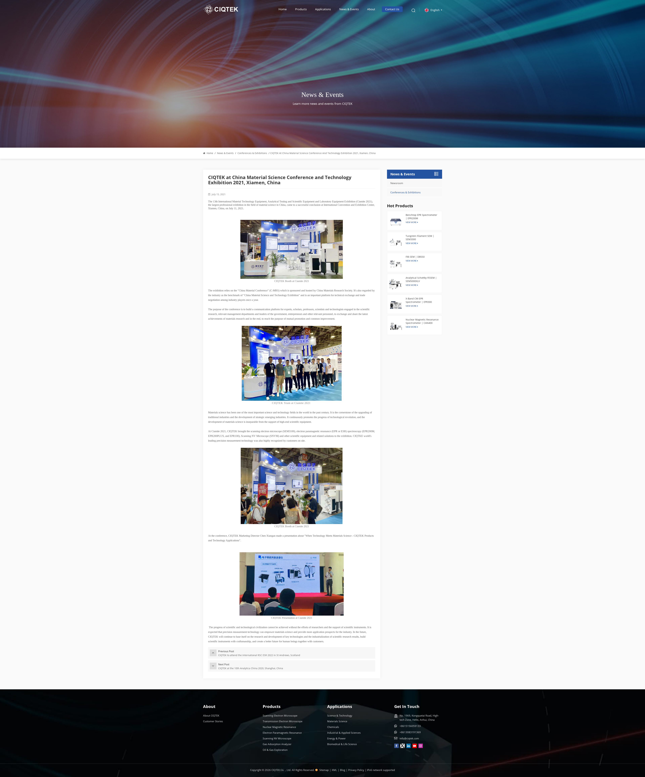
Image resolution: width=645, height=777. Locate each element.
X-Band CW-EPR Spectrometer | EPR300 (419, 300)
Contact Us (392, 9)
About (371, 9)
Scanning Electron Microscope (280, 715)
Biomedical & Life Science (342, 744)
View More (411, 260)
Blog (342, 770)
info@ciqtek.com (409, 738)
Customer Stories (213, 721)
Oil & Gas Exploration (275, 749)
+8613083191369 (410, 732)
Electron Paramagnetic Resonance (282, 732)
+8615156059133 (410, 726)
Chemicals (333, 727)
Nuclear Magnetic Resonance (279, 727)
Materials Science (337, 721)
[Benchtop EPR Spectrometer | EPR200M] (396, 221)
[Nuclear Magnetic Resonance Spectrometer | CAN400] (396, 326)
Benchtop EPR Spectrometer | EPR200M (421, 216)
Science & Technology (339, 715)
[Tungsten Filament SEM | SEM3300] (396, 242)
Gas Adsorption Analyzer (277, 744)
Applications (323, 9)
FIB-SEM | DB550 (415, 256)
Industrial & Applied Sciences (344, 732)
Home (282, 9)
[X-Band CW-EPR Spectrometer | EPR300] (396, 305)
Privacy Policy (356, 770)
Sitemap (324, 770)
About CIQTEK (211, 715)
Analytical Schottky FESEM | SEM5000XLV (421, 279)
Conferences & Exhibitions (252, 153)
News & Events (349, 9)
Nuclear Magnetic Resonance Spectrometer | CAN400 (422, 321)
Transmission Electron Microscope (282, 721)
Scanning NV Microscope (277, 738)
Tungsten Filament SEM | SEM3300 (420, 237)
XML (334, 770)
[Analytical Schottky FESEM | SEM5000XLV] (396, 284)
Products (301, 9)
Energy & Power (336, 738)
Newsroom (396, 183)
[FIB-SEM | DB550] (396, 263)
